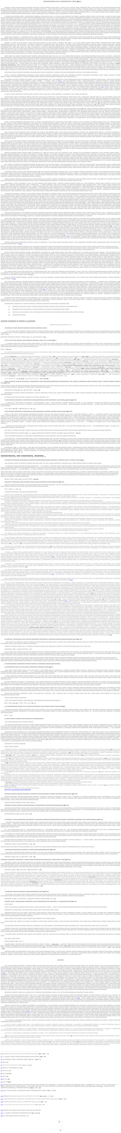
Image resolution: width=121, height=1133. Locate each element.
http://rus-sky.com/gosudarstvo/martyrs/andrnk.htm (18, 789)
